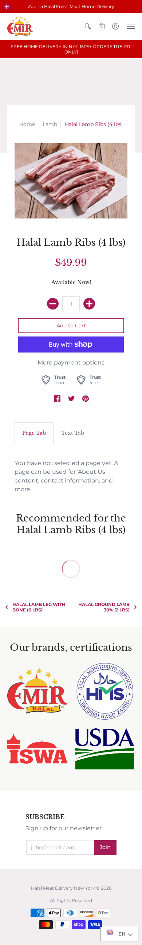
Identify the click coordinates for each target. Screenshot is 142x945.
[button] (7, 6)
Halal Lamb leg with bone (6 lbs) (39, 607)
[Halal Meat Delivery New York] (20, 26)
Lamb (50, 124)
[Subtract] (53, 304)
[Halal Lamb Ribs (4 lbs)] (71, 180)
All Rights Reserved (71, 900)
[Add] (89, 304)
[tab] (34, 433)
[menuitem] (88, 26)
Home (27, 124)
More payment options (71, 362)
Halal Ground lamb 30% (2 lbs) (104, 607)
